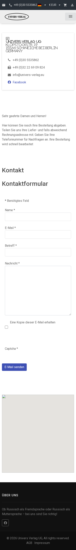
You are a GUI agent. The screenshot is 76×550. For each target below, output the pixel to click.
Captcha (11, 349)
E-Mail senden (14, 367)
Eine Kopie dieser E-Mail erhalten (32, 322)
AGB (29, 543)
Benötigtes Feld (17, 201)
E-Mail (10, 228)
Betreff (11, 245)
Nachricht (12, 263)
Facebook (19, 82)
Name (10, 210)
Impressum (42, 543)
